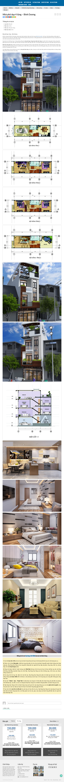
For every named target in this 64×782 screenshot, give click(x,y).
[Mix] (12, 17)
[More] (15, 17)
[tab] (13, 721)
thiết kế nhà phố (39, 36)
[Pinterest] (9, 17)
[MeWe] (11, 17)
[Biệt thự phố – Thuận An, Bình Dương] (55, 14)
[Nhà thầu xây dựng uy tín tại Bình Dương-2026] (41, 774)
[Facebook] (3, 17)
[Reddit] (6, 17)
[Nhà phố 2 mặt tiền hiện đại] (35, 774)
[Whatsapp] (13, 17)
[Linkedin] (7, 17)
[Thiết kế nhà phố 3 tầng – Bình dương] (60, 14)
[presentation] (13, 721)
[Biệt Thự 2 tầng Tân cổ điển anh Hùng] (41, 771)
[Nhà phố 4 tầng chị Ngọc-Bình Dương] (41, 767)
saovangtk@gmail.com (23, 776)
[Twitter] (5, 17)
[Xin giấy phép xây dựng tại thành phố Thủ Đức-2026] (35, 771)
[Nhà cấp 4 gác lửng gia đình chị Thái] (35, 767)
